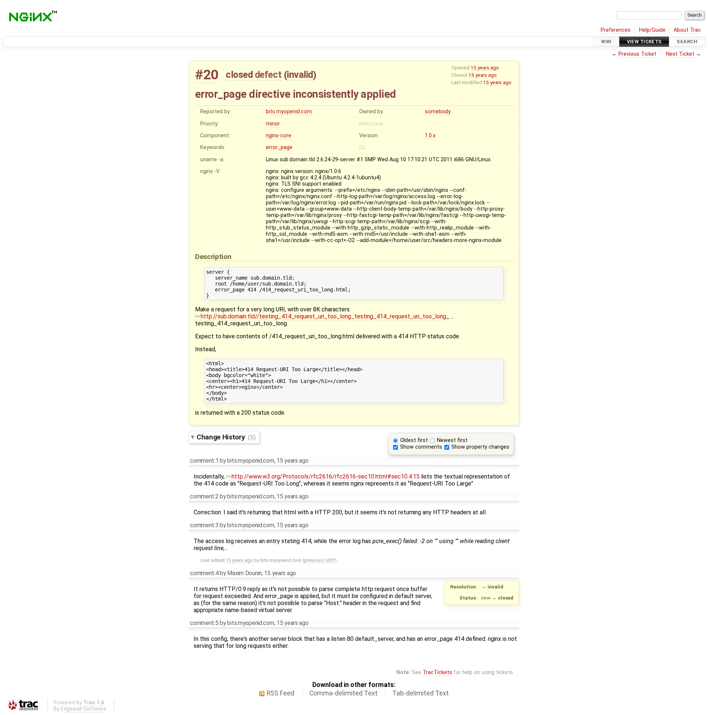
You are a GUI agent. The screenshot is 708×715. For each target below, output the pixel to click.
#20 (206, 75)
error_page (279, 147)
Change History (226, 437)
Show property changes (480, 447)
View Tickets (644, 41)
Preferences (616, 30)
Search (687, 41)
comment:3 (204, 525)
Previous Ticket (637, 54)
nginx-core (278, 135)
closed (239, 74)
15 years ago (485, 67)
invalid (300, 74)
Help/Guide (652, 30)
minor (273, 124)
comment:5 (204, 622)
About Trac (687, 30)
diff (331, 560)
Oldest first (414, 440)
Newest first (452, 440)
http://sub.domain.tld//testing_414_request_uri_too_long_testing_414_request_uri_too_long (323, 316)
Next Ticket (680, 54)
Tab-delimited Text (420, 693)
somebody (438, 111)
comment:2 (204, 496)
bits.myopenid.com (289, 111)
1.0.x (430, 135)
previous (313, 560)
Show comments (421, 447)
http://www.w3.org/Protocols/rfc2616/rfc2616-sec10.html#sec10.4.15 (326, 476)
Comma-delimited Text (343, 693)
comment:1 (204, 460)
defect (268, 74)
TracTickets (437, 672)
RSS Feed (280, 693)
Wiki (606, 41)
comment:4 (204, 573)
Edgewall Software (83, 709)
